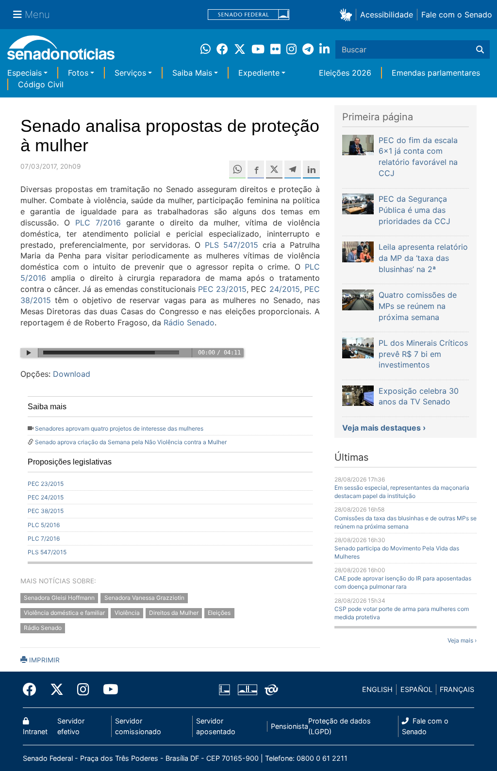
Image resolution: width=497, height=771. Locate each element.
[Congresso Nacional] (247, 689)
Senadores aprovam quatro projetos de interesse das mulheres (119, 428)
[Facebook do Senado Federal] (33, 689)
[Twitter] (56, 689)
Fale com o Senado (456, 14)
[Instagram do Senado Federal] (83, 689)
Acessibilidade (386, 14)
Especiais (24, 73)
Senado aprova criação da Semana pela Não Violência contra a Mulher (131, 442)
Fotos (78, 73)
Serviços (130, 73)
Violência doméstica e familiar (64, 613)
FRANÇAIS (457, 689)
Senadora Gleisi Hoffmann (59, 598)
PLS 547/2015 (231, 245)
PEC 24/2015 (46, 497)
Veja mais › (462, 640)
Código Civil (41, 84)
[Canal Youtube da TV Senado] (107, 689)
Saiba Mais (192, 73)
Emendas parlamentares (436, 73)
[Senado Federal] (248, 14)
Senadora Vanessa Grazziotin (144, 598)
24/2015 (284, 289)
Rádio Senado (189, 322)
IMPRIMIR (43, 660)
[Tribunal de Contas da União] (271, 689)
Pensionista (289, 726)
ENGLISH (377, 689)
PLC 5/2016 (44, 525)
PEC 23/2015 (222, 289)
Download (71, 374)
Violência (127, 613)
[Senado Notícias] (61, 51)
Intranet (35, 731)
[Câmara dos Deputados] (224, 689)
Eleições (219, 613)
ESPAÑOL (416, 689)
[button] (348, 14)
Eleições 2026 (345, 73)
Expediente (259, 73)
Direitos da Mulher (174, 613)
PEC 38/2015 (46, 510)
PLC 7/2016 (98, 222)
